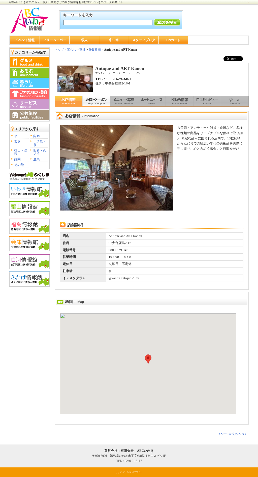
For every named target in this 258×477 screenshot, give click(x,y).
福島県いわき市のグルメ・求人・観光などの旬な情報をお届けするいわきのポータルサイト (66, 2)
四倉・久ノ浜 (39, 152)
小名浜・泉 (39, 143)
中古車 (114, 40)
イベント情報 (25, 40)
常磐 (17, 141)
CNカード (173, 40)
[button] (148, 359)
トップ (59, 49)
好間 (17, 159)
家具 (82, 49)
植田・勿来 (20, 152)
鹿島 (36, 159)
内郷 (36, 136)
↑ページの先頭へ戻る (233, 434)
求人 (84, 40)
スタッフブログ (143, 40)
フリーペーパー (54, 40)
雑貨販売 (95, 49)
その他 (19, 165)
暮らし (71, 49)
